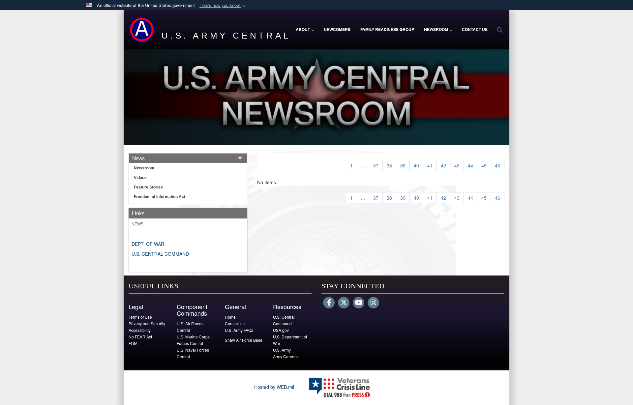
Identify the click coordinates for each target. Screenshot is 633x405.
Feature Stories (148, 187)
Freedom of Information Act (159, 196)
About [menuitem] (303, 29)
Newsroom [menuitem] (436, 29)
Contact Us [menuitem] (475, 29)
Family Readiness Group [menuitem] (387, 29)
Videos (140, 177)
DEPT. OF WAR (148, 244)
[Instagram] (373, 303)
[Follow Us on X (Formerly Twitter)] (343, 303)
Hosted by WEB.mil (274, 387)
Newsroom (144, 168)
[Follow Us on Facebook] (329, 303)
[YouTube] (358, 303)
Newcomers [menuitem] (337, 29)
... (363, 165)
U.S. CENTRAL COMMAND (160, 253)
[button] (223, 5)
